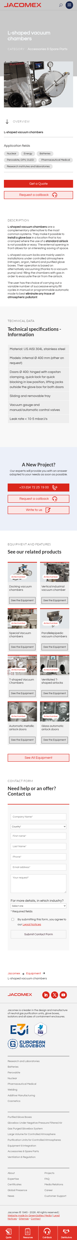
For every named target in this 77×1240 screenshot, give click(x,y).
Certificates (14, 1184)
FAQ (47, 1179)
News (11, 1196)
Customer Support (55, 1196)
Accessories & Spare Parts (23, 1151)
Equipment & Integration (22, 1145)
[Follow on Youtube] (63, 995)
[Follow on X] (54, 995)
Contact (36, 1218)
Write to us (34, 510)
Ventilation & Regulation (22, 1157)
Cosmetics (14, 1101)
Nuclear (12, 1078)
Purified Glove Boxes (20, 1117)
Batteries (13, 1067)
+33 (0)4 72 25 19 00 (34, 487)
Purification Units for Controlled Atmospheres (34, 1140)
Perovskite (14, 1072)
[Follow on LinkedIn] (45, 995)
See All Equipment (38, 757)
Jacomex (14, 973)
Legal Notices (32, 924)
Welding (12, 1089)
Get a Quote (38, 183)
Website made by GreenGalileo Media (30, 1215)
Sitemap (24, 1218)
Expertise (13, 1179)
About (11, 1173)
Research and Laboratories (24, 1061)
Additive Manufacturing (21, 1095)
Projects (49, 1173)
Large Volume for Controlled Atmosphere (32, 1134)
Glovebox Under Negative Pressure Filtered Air (35, 1123)
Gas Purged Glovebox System (25, 1128)
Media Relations (53, 1184)
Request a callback (34, 195)
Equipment (33, 973)
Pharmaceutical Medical (22, 1084)
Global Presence (17, 1190)
